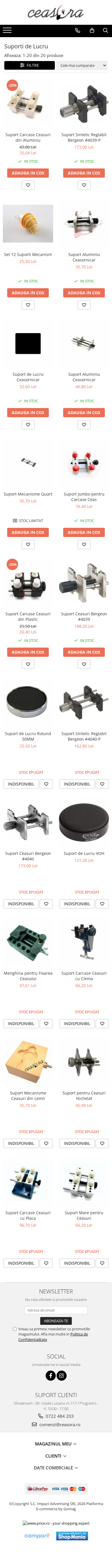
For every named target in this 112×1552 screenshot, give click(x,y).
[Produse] (8, 32)
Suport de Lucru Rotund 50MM (28, 736)
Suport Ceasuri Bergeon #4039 (84, 616)
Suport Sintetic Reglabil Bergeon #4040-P (84, 736)
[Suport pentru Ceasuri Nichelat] (84, 1062)
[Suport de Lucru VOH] (84, 822)
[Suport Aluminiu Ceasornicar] (84, 223)
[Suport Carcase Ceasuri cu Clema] (84, 942)
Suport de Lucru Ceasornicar (28, 376)
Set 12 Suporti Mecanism (28, 254)
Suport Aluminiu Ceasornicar (84, 257)
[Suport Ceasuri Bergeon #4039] (84, 583)
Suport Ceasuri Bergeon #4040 (28, 856)
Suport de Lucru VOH (84, 853)
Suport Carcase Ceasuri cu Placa (28, 1215)
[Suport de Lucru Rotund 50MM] (28, 703)
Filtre (31, 65)
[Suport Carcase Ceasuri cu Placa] (28, 1182)
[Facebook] (51, 1376)
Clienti (54, 1456)
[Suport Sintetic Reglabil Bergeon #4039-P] (84, 104)
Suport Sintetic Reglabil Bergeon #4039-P (84, 137)
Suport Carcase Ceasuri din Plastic (28, 616)
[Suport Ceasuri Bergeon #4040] (28, 822)
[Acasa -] (56, 12)
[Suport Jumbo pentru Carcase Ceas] (84, 463)
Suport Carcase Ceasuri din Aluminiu (28, 137)
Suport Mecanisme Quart (28, 494)
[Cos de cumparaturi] (92, 30)
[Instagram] (62, 1376)
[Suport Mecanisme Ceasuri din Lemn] (28, 1062)
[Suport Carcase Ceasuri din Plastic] (28, 583)
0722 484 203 (59, 1416)
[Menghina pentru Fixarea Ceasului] (28, 942)
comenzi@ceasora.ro (59, 1424)
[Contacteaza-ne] (77, 30)
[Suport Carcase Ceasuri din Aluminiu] (28, 104)
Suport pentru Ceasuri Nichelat (84, 1095)
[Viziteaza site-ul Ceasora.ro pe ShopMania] (72, 1536)
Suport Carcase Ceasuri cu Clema (84, 975)
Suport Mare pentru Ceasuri (84, 1215)
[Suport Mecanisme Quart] (28, 463)
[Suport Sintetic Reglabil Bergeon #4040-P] (84, 702)
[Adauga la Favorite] (28, 185)
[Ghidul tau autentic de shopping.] (36, 1536)
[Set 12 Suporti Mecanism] (28, 223)
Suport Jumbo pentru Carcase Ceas (84, 496)
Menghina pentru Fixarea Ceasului (28, 975)
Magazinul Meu (54, 1444)
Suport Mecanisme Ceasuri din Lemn (28, 1095)
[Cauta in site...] (105, 30)
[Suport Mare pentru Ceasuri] (84, 1182)
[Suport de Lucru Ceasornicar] (28, 343)
